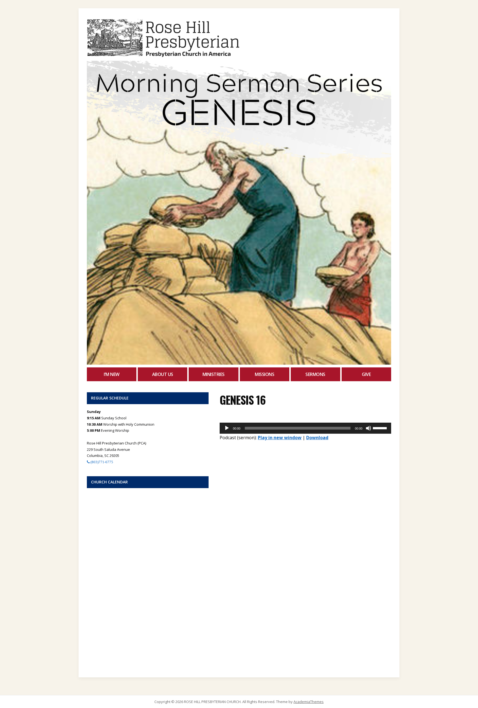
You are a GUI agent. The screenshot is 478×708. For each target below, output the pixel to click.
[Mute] (368, 428)
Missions (264, 374)
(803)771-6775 (101, 462)
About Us (162, 374)
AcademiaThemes (308, 701)
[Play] (227, 428)
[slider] (380, 428)
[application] (305, 428)
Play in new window (280, 438)
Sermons (315, 374)
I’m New (111, 374)
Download (317, 438)
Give (366, 374)
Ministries (213, 374)
